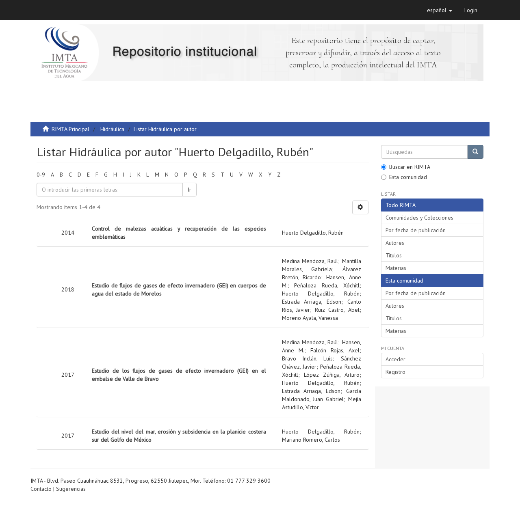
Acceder (395, 359)
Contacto (41, 488)
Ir (189, 189)
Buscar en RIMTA (409, 166)
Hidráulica (112, 129)
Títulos (394, 255)
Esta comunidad (408, 177)
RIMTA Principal (70, 129)
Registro (395, 372)
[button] (439, 10)
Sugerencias (71, 488)
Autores (395, 242)
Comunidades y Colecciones (419, 217)
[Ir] (475, 152)
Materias (396, 268)
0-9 (41, 174)
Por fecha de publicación (416, 230)
